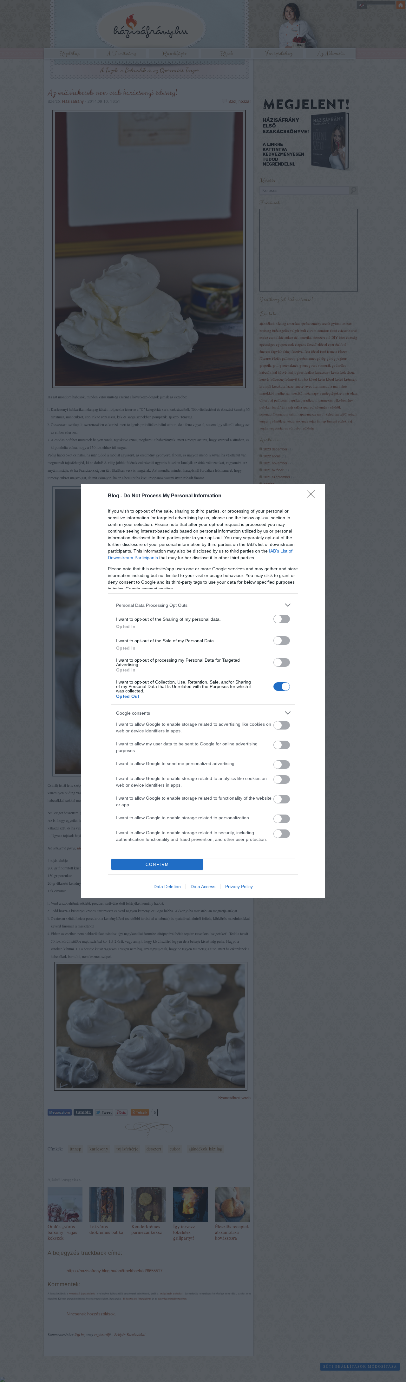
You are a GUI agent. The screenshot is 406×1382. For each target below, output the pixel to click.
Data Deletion (167, 886)
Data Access (203, 886)
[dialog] (203, 691)
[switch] (281, 619)
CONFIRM (157, 864)
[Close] (313, 496)
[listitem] (203, 605)
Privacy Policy (239, 886)
